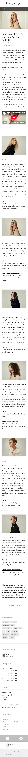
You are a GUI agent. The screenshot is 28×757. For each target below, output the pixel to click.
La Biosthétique (6, 622)
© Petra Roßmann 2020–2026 (14, 754)
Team (22, 9)
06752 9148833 (12, 705)
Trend (12, 625)
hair (3, 631)
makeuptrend (5, 634)
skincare (12, 637)
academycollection (6, 628)
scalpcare (14, 631)
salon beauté (5, 625)
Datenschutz (17, 752)
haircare (14, 622)
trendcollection (14, 634)
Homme (5, 729)
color (8, 631)
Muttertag (6, 727)
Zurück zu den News (14, 605)
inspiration (4, 637)
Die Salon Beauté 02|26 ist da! (13, 722)
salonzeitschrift (17, 628)
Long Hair (6, 719)
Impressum (10, 752)
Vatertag (6, 724)
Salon (16, 9)
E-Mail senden (11, 707)
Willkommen (7, 9)
